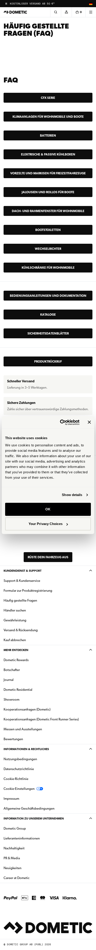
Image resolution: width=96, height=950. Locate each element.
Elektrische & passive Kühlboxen (48, 154)
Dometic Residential (32, 689)
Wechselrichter (48, 248)
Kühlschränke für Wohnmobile (48, 267)
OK (47, 509)
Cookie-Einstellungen (19, 789)
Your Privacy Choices (46, 524)
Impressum (11, 799)
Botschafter (12, 670)
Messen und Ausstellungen (23, 729)
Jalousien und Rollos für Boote (48, 192)
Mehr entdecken (16, 650)
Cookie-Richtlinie (16, 779)
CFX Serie (48, 98)
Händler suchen (15, 610)
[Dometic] (15, 12)
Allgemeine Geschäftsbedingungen (29, 808)
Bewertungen (13, 739)
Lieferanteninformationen (22, 838)
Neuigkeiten (27, 868)
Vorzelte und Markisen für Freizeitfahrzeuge (48, 173)
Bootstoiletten (48, 230)
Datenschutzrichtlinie (19, 769)
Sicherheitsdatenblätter (48, 333)
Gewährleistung (15, 620)
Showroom (11, 700)
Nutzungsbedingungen (20, 759)
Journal (9, 680)
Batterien (48, 135)
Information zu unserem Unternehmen (34, 818)
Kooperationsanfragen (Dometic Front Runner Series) (41, 719)
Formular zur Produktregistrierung (28, 591)
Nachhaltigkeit (14, 848)
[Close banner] (89, 422)
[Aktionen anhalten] (6, 3)
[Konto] (66, 12)
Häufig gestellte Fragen (20, 600)
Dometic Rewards (16, 660)
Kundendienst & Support (23, 570)
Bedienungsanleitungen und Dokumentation (48, 295)
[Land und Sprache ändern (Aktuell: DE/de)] (90, 3)
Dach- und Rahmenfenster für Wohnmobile (48, 211)
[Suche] (55, 12)
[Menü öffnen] (90, 12)
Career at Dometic (31, 878)
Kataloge (48, 314)
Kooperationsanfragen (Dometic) (27, 709)
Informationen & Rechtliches (26, 749)
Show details (72, 495)
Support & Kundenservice (22, 581)
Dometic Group (29, 828)
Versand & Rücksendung (21, 630)
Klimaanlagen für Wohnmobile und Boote (48, 116)
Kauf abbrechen (15, 640)
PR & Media (26, 858)
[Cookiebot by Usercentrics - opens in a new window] (60, 422)
